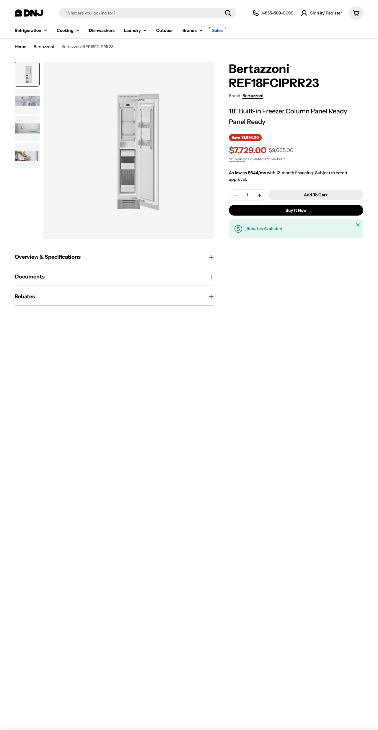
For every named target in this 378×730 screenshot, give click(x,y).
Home (20, 46)
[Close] (358, 225)
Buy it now (296, 210)
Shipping (237, 159)
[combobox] (147, 13)
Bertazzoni (44, 46)
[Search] (228, 13)
